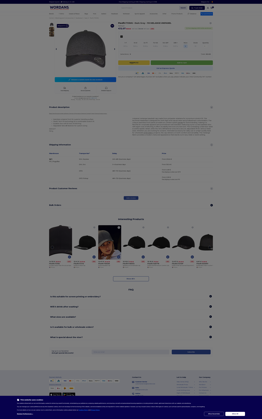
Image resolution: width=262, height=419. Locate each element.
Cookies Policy (83, 410)
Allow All (235, 414)
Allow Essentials (214, 414)
